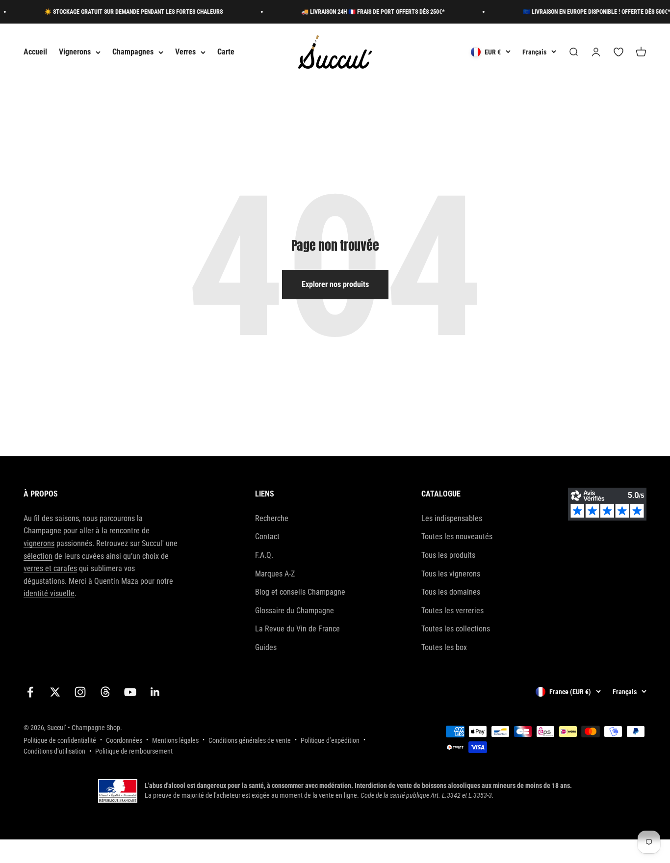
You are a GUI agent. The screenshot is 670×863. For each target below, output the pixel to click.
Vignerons (75, 52)
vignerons (39, 543)
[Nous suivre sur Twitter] (55, 692)
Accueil (35, 52)
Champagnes (133, 52)
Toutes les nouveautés (456, 536)
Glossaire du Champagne (294, 610)
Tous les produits (448, 555)
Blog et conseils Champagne (300, 592)
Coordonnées (124, 740)
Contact (267, 536)
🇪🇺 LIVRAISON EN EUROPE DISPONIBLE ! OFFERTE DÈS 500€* (588, 11)
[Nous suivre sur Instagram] (80, 692)
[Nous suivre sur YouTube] (130, 692)
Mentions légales (175, 740)
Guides (266, 647)
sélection (38, 556)
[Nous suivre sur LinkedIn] (155, 692)
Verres (185, 52)
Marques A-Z (275, 573)
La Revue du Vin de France (297, 628)
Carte (225, 52)
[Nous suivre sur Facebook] (30, 692)
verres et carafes (50, 568)
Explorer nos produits (335, 284)
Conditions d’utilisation (54, 751)
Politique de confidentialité (60, 740)
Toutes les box (444, 647)
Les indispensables (451, 518)
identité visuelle (49, 593)
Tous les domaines (450, 592)
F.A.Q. (264, 555)
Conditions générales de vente (249, 740)
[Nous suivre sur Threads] (105, 692)
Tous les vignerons (450, 573)
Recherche (271, 518)
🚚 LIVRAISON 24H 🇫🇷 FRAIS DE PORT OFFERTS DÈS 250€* (365, 11)
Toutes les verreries (452, 610)
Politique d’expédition (330, 740)
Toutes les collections (455, 628)
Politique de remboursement (134, 751)
